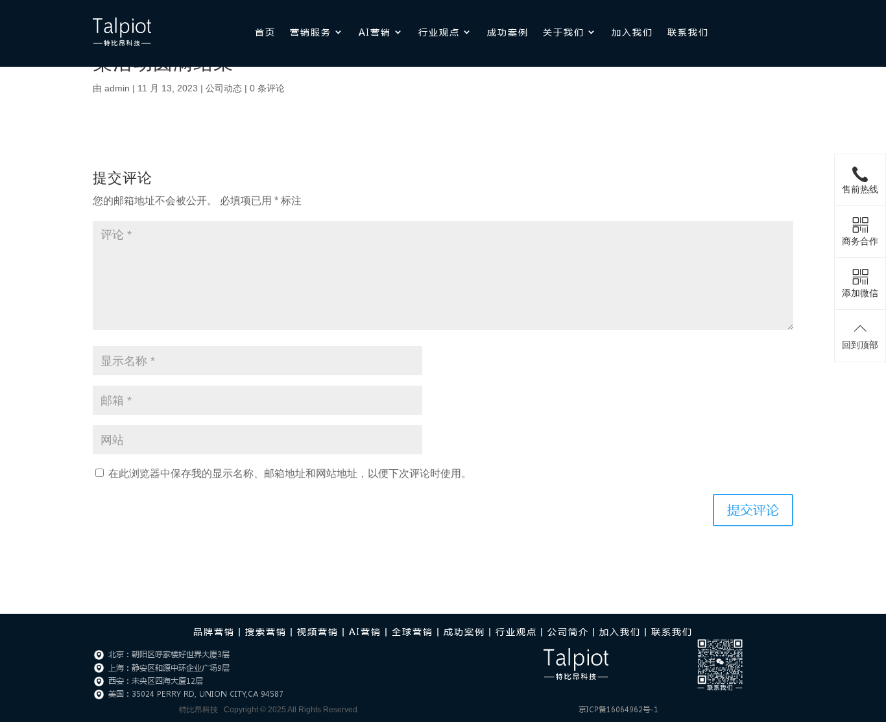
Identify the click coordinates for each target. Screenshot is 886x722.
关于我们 (563, 31)
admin (117, 88)
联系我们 (688, 31)
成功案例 (508, 31)
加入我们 (632, 31)
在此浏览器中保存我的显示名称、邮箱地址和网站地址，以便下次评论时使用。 (290, 473)
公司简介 (568, 631)
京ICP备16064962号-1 (618, 709)
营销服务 (310, 31)
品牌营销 (214, 631)
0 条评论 (267, 88)
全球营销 (412, 631)
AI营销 (375, 31)
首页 (265, 31)
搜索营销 (266, 631)
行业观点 (439, 31)
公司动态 (224, 88)
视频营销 (318, 631)
